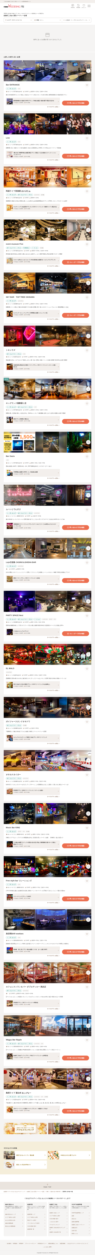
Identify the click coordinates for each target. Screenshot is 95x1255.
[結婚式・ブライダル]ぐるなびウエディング (14, 1191)
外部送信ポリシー (42, 1243)
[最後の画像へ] (88, 71)
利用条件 (21, 1243)
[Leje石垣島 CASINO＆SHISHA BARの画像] (47, 548)
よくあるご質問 (47, 1247)
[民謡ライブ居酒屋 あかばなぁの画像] (47, 176)
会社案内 (9, 1243)
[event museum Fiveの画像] (47, 230)
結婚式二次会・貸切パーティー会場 (35, 1191)
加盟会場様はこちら (53, 1243)
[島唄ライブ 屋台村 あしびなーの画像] (47, 1078)
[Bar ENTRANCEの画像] (47, 70)
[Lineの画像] (47, 123)
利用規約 (15, 1243)
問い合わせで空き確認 (76, 103)
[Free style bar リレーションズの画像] (47, 866)
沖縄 (47, 1191)
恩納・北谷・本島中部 (55, 1191)
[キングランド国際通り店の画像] (47, 389)
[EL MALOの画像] (47, 654)
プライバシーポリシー (30, 1243)
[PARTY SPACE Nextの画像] (47, 601)
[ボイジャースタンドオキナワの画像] (47, 707)
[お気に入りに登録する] (87, 85)
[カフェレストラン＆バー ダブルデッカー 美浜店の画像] (47, 972)
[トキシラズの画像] (47, 336)
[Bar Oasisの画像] (47, 442)
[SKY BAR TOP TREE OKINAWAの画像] (47, 283)
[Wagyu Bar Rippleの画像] (47, 1025)
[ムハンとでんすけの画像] (47, 495)
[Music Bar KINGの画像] (47, 813)
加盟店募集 (62, 1243)
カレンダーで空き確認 (76, 262)
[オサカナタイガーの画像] (47, 760)
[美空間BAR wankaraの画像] (47, 919)
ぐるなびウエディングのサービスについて (77, 1243)
